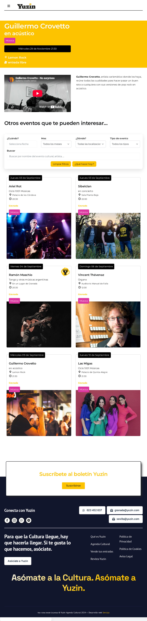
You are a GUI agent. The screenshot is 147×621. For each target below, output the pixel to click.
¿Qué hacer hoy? (84, 164)
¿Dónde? (81, 138)
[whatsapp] (21, 520)
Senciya (106, 612)
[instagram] (14, 520)
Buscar (11, 150)
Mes (43, 138)
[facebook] (7, 520)
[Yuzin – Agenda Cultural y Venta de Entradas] (26, 4)
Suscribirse (73, 485)
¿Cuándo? (13, 138)
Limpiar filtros (61, 164)
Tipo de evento (119, 138)
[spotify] (29, 520)
